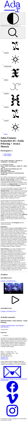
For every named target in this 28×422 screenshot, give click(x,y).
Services (6, 107)
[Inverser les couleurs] (13, 19)
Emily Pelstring (7, 154)
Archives (6, 120)
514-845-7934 (4, 357)
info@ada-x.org (4, 358)
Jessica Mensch (7, 155)
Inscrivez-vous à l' (14, 379)
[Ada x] (12, 11)
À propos (6, 52)
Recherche (3, 25)
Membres (6, 93)
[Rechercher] (13, 33)
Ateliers (6, 80)
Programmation (7, 66)
